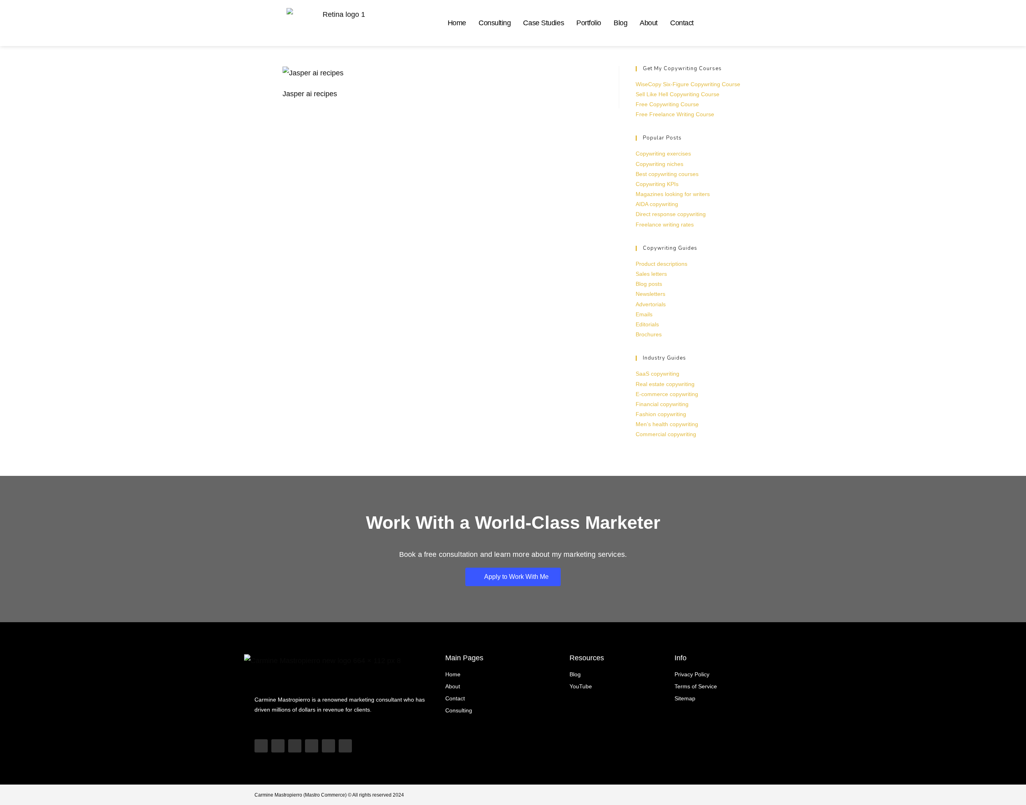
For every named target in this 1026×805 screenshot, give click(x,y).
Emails (644, 314)
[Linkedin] (311, 745)
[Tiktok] (278, 745)
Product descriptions (661, 264)
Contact (682, 23)
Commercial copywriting (666, 434)
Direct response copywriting (671, 214)
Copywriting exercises (663, 153)
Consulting (495, 23)
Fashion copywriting (661, 414)
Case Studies (543, 23)
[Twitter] (328, 745)
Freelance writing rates (665, 224)
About (649, 23)
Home (457, 23)
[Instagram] (294, 745)
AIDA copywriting (657, 204)
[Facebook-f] (345, 745)
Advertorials (651, 304)
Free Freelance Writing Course (675, 114)
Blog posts (649, 284)
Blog (620, 23)
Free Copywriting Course (667, 104)
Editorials (647, 324)
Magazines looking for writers (673, 194)
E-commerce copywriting (667, 394)
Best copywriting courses (667, 174)
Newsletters (650, 294)
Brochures (649, 334)
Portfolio (588, 23)
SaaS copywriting (657, 373)
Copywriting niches (659, 164)
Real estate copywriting (665, 384)
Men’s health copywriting (667, 424)
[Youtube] (261, 745)
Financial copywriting (662, 404)
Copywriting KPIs (657, 184)
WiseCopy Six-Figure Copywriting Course (688, 84)
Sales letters (651, 274)
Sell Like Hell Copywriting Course (677, 94)
